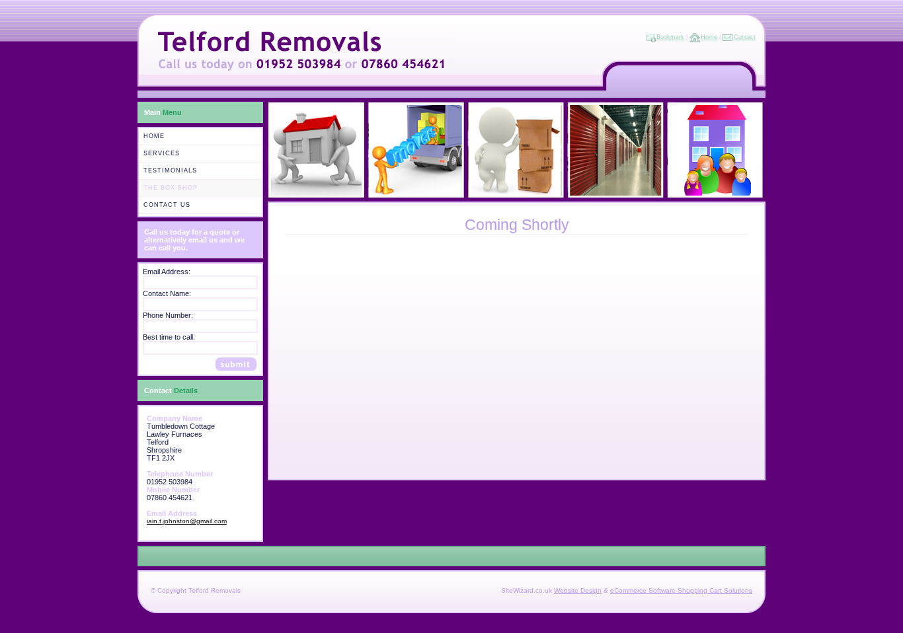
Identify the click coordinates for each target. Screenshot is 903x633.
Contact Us (166, 205)
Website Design (578, 590)
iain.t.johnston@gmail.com (187, 521)
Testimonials (170, 170)
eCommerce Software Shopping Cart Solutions (681, 590)
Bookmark (670, 37)
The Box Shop (170, 187)
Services (161, 153)
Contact (745, 37)
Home (709, 37)
